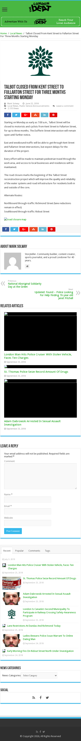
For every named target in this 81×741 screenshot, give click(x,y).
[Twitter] (47, 698)
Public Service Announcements (34, 106)
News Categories (11, 675)
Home (3, 33)
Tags (47, 550)
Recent (7, 550)
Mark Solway (13, 103)
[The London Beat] (40, 6)
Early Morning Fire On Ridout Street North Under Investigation (40, 651)
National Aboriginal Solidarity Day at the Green (24, 284)
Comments (34, 550)
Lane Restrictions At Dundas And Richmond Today (33, 625)
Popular (19, 550)
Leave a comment (64, 106)
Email (8, 506)
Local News (16, 33)
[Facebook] (40, 698)
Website (8, 517)
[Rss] (34, 698)
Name (8, 494)
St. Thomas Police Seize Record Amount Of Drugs (36, 371)
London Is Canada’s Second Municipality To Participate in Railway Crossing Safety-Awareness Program (49, 612)
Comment (9, 461)
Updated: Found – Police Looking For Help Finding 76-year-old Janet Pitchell (54, 294)
